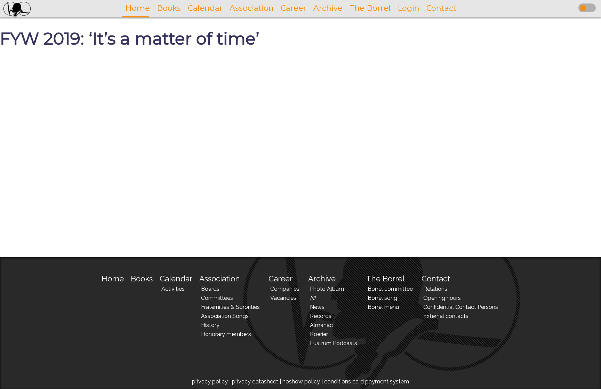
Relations (435, 289)
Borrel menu (383, 307)
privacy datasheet (255, 381)
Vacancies (283, 298)
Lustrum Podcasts (333, 343)
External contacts (445, 316)
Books (142, 278)
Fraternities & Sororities (230, 307)
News (317, 307)
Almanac (321, 325)
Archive (322, 278)
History (210, 325)
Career (281, 278)
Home (113, 278)
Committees (217, 298)
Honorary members (226, 334)
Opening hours (442, 298)
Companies (284, 289)
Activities (173, 289)
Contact (436, 278)
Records (320, 316)
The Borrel (385, 278)
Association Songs (225, 316)
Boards (210, 289)
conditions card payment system (366, 381)
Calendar (176, 278)
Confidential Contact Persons (460, 307)
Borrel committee (390, 289)
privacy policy (210, 381)
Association (219, 278)
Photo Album (327, 289)
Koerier (319, 334)
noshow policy (301, 381)
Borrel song (382, 298)
